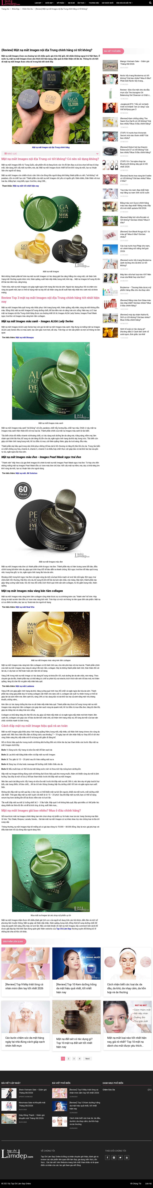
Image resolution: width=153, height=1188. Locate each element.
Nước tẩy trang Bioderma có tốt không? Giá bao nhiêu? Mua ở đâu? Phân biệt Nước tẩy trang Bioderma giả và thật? (135, 78)
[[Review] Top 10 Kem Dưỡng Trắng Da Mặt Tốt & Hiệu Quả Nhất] (76, 963)
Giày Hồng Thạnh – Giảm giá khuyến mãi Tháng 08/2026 (31, 1116)
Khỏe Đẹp (49, 3)
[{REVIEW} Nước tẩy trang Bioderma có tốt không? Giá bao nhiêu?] (110, 79)
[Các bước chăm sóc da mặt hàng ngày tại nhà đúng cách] (25, 1017)
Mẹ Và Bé (71, 3)
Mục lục (12, 153)
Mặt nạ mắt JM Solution (26, 473)
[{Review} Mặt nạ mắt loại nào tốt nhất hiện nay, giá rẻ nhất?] (127, 1017)
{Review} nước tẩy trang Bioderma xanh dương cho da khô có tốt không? (135, 263)
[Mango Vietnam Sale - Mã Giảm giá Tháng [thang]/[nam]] (110, 65)
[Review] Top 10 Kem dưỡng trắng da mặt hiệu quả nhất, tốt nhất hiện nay (76, 988)
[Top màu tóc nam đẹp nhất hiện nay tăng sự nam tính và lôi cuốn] (110, 194)
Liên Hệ (148, 1184)
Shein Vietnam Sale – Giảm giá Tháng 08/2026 (32, 1091)
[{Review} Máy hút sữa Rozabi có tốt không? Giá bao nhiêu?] (110, 221)
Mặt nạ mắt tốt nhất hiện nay (26, 186)
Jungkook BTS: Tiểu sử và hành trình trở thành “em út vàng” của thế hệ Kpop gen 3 (134, 107)
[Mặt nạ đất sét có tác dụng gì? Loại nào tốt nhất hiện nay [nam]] (76, 1017)
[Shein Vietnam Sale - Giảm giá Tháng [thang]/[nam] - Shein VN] (8, 1093)
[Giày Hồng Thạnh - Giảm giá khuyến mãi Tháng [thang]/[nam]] (8, 1119)
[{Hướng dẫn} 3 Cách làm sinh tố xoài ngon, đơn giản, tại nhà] (110, 333)
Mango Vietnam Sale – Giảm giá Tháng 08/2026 (134, 62)
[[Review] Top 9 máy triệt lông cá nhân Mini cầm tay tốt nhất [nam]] (25, 963)
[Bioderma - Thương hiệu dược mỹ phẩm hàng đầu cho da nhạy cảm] (110, 291)
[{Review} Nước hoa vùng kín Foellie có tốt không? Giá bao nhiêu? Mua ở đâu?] (110, 179)
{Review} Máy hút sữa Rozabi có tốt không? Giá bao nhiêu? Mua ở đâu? (135, 220)
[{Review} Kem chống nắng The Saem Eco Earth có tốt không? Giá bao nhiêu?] (110, 122)
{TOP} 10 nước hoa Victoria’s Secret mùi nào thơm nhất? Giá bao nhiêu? (134, 135)
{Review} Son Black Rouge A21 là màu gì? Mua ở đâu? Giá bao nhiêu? (135, 234)
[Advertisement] (76, 30)
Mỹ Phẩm (60, 3)
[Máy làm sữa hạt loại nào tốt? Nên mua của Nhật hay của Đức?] (110, 278)
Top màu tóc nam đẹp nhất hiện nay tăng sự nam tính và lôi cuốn (134, 191)
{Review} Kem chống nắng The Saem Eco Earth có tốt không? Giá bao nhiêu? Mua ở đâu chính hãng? (135, 121)
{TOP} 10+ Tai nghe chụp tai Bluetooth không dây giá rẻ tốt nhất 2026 (134, 164)
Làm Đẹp (38, 3)
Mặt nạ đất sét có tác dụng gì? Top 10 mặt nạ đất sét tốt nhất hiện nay (74, 1043)
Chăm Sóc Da (127, 1089)
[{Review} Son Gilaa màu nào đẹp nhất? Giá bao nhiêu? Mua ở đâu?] (110, 304)
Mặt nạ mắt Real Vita (25, 607)
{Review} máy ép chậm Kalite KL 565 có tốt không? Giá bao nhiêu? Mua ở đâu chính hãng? (135, 317)
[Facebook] (107, 1157)
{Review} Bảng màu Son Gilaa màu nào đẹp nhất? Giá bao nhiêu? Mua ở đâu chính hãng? (135, 303)
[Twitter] (120, 1157)
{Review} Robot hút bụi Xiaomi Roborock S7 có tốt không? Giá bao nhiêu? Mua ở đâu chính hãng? (135, 150)
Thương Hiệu (94, 3)
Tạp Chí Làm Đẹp (63, 929)
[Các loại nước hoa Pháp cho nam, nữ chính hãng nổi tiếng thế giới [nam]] (110, 249)
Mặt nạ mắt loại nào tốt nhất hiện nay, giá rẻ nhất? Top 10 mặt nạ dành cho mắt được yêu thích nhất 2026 (127, 1041)
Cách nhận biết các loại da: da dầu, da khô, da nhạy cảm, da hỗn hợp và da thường (126, 988)
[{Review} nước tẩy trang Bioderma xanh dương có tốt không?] (110, 264)
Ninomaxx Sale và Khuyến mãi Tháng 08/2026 (32, 1104)
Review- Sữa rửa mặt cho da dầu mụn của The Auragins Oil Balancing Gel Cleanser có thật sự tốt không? (135, 92)
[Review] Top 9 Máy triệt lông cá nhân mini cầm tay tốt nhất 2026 (24, 986)
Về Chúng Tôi (136, 1184)
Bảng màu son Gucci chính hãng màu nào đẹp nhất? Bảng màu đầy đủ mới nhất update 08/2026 (135, 205)
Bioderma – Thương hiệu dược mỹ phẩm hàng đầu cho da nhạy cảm (135, 288)
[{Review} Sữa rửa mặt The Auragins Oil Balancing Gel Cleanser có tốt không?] (110, 93)
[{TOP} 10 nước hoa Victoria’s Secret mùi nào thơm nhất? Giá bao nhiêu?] (110, 136)
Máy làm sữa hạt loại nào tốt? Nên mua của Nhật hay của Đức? (135, 275)
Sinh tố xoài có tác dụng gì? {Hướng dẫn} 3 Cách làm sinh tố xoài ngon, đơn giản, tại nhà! (134, 331)
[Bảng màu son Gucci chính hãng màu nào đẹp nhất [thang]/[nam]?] (110, 207)
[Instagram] (114, 1157)
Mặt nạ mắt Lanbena (25, 686)
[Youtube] (126, 1157)
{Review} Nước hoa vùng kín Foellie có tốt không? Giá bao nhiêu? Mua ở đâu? (135, 178)
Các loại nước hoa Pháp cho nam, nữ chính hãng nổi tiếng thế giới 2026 (135, 248)
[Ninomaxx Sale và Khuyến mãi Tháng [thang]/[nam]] (8, 1106)
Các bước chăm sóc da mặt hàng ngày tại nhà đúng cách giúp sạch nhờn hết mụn (25, 1041)
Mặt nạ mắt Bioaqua (25, 337)
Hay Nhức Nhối (107, 3)
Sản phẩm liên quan (13, 941)
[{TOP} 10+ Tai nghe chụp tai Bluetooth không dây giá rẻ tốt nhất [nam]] (110, 165)
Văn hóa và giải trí (124, 3)
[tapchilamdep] (10, 3)
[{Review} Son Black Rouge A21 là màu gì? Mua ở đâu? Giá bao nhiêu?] (110, 235)
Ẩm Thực (81, 3)
